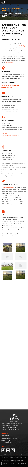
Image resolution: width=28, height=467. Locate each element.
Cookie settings (22, 463)
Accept (12, 463)
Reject (5, 463)
